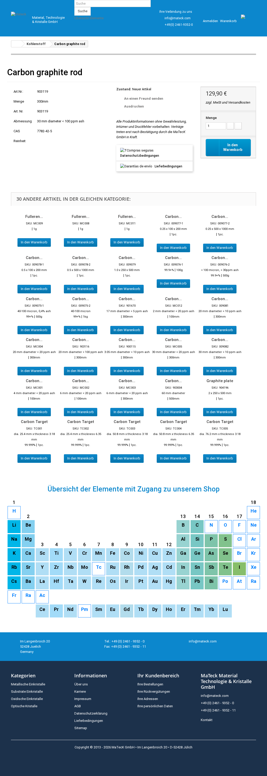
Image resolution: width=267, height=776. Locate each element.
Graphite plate (220, 380)
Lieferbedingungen (168, 166)
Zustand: (123, 89)
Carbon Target (34, 421)
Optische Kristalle (24, 706)
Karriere (80, 691)
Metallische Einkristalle (28, 684)
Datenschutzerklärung (90, 713)
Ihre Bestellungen (150, 684)
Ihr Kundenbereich (158, 675)
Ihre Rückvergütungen (153, 691)
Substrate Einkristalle (27, 691)
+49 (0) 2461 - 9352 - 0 (217, 703)
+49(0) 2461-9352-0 (179, 25)
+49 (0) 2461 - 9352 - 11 (218, 710)
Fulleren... (34, 216)
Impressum (82, 699)
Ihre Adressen (147, 699)
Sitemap (80, 728)
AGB (77, 706)
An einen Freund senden (143, 98)
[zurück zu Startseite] (16, 44)
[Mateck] (19, 18)
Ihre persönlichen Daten (155, 706)
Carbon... (173, 216)
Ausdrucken (134, 106)
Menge (211, 118)
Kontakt (207, 720)
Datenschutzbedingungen (139, 155)
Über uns (81, 684)
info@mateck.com (178, 18)
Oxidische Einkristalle (27, 699)
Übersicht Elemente (89, 18)
